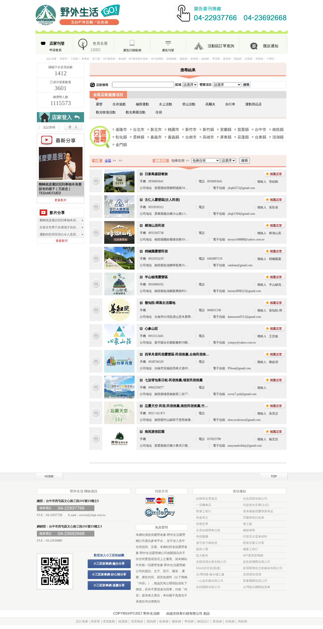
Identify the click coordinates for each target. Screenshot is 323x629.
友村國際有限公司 (208, 587)
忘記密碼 (49, 127)
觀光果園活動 (135, 112)
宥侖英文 (202, 517)
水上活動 (165, 104)
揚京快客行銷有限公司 (186, 613)
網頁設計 (203, 621)
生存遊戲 (119, 104)
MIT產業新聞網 (253, 555)
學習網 (216, 58)
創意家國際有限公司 (256, 562)
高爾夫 (210, 104)
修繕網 (122, 58)
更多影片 (61, 200)
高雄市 (208, 137)
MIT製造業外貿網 (138, 58)
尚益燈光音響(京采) (256, 505)
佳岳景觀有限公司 (255, 498)
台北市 (138, 129)
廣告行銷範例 (132, 50)
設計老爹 (51, 58)
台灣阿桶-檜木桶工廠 (210, 574)
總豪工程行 (250, 549)
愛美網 (227, 58)
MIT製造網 (109, 58)
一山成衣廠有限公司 (209, 581)
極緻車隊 (249, 530)
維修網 (205, 58)
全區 (108, 160)
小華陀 (270, 58)
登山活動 (188, 104)
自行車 (230, 104)
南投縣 (278, 129)
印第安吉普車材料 (255, 536)
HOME (49, 476)
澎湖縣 (278, 137)
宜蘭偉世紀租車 (253, 517)
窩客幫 (63, 58)
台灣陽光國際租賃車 (256, 587)
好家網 (248, 58)
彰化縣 (121, 137)
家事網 (85, 58)
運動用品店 (253, 104)
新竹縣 (208, 129)
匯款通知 (270, 46)
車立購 (247, 524)
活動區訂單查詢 (221, 46)
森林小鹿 (202, 549)
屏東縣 (225, 137)
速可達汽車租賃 (206, 543)
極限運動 (142, 104)
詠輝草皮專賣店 (206, 498)
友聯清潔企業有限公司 (211, 562)
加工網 (96, 58)
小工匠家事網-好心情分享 (109, 574)
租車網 (194, 58)
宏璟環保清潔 (252, 574)
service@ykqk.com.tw (92, 515)
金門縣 (121, 144)
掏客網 (259, 58)
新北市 (156, 129)
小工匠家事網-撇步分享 (109, 563)
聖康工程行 (203, 511)
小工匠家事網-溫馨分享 (109, 585)
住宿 (158, 112)
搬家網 (183, 58)
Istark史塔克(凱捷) (208, 568)
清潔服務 (171, 58)
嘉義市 (156, 137)
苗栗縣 (243, 129)
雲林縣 (138, 137)
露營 (99, 104)
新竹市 (191, 129)
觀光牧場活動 (106, 112)
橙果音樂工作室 (253, 543)
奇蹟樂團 (202, 536)
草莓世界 (202, 524)
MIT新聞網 (157, 58)
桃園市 (173, 129)
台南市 (191, 137)
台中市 (260, 129)
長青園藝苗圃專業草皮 (258, 511)
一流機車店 (203, 505)
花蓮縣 (243, 137)
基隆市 (121, 129)
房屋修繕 (137, 621)
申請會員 (57, 46)
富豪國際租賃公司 (255, 581)
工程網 (74, 58)
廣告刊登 (168, 50)
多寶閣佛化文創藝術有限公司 (262, 568)
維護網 (122, 621)
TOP (274, 476)
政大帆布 (202, 555)
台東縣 (260, 137)
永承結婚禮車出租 (208, 530)
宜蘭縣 (225, 129)
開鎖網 (237, 58)
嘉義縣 (173, 137)
